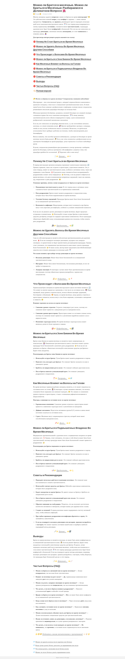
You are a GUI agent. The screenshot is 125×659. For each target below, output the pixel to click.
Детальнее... (62, 561)
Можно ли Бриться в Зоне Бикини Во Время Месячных (63, 59)
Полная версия (43, 91)
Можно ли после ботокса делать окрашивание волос (52, 652)
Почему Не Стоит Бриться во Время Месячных (59, 41)
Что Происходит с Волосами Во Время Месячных (61, 54)
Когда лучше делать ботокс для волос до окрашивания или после (56, 645)
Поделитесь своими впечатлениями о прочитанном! (62, 634)
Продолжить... (63, 225)
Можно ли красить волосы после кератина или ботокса (53, 642)
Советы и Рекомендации (48, 76)
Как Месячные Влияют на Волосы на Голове (58, 64)
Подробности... (62, 328)
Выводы (40, 81)
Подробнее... (62, 279)
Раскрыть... (62, 378)
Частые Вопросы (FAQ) (47, 86)
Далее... (62, 423)
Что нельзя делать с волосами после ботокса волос (52, 649)
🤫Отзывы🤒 (37, 14)
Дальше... (62, 156)
